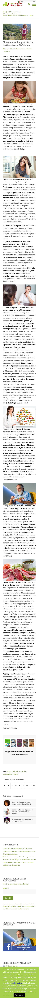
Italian (22, 1)
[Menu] (33, 4)
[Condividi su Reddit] (30, 786)
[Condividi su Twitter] (8, 786)
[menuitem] (28, 4)
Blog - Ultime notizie (11, 12)
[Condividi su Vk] (27, 786)
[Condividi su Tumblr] (23, 786)
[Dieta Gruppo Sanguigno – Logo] (16, 4)
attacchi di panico (13, 771)
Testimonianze (20, 49)
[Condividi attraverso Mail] (34, 786)
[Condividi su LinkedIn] (19, 786)
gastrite (23, 771)
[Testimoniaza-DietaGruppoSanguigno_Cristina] (17, 32)
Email (6, 888)
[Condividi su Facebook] (5, 786)
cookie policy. (16, 983)
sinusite (15, 774)
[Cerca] (28, 4)
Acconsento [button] (19, 995)
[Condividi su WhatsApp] (12, 786)
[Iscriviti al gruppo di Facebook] (19, 950)
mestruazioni (7, 774)
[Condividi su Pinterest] (16, 786)
